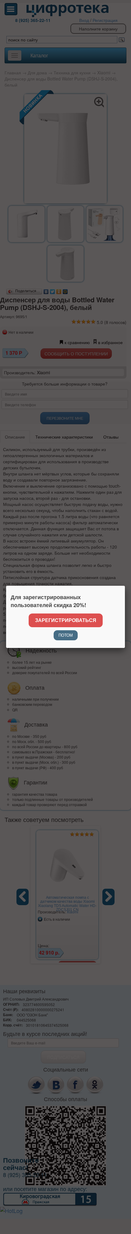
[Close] (124, 585)
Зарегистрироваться (65, 620)
